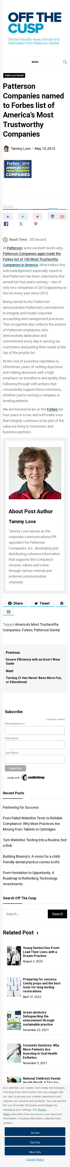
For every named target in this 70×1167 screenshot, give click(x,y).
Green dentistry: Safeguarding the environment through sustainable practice (38, 1018)
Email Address (15, 723)
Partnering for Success (21, 807)
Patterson (14, 248)
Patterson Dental (14, 75)
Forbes (52, 409)
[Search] (65, 62)
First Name (11, 738)
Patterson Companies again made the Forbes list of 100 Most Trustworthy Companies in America (32, 259)
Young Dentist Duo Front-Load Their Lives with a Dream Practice (41, 952)
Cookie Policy (35, 1159)
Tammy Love (21, 149)
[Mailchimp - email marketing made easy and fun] (26, 780)
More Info (35, 1152)
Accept (35, 1132)
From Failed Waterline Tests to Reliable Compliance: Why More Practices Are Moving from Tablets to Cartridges (32, 823)
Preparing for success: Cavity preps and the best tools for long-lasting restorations (41, 985)
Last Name (11, 752)
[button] (35, 62)
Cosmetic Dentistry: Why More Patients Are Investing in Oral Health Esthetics (41, 1051)
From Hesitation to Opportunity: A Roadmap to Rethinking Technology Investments (30, 878)
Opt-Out (35, 1142)
